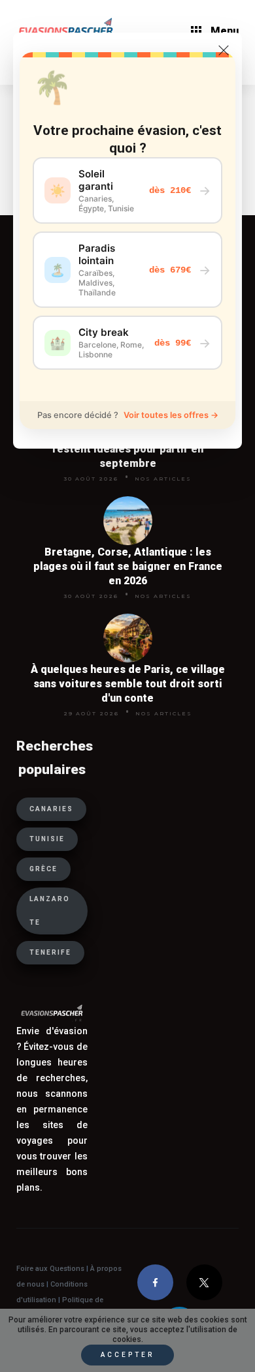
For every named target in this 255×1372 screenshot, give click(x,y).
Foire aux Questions (50, 1268)
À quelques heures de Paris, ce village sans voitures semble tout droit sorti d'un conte (128, 683)
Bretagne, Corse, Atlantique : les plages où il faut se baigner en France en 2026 (127, 566)
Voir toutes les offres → (171, 415)
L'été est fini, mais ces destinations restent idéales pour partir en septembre (127, 449)
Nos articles (163, 478)
